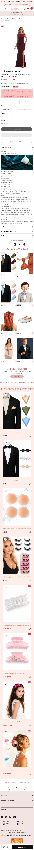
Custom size (9, 205)
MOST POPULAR (24, 782)
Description (6, 147)
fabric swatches (14, 214)
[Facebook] (2, 817)
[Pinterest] (6, 817)
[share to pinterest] (24, 244)
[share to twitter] (19, 244)
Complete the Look (17, 249)
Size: (2, 106)
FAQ (2, 236)
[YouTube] (14, 817)
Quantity (3, 113)
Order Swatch (25, 102)
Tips (2, 227)
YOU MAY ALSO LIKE (11, 782)
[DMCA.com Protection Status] (17, 840)
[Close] (31, 3)
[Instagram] (10, 817)
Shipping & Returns (9, 231)
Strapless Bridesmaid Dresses (15, 19)
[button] (16, 135)
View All (17, 376)
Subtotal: (3, 121)
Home (2, 19)
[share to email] (10, 244)
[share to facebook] (15, 244)
